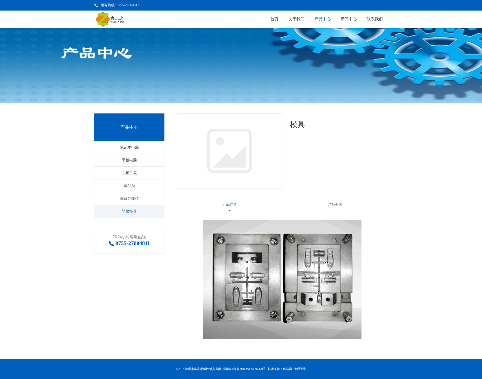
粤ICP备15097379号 (253, 369)
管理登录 (300, 369)
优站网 (287, 369)
